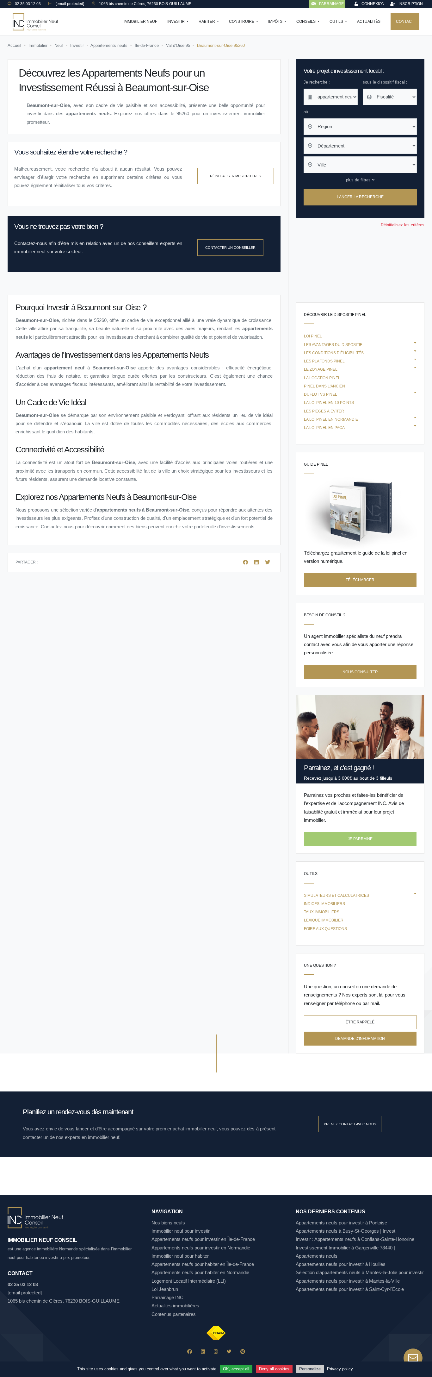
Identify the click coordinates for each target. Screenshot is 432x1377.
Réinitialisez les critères (402, 225)
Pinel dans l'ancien (324, 386)
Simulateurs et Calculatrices (336, 895)
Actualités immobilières (175, 1305)
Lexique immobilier (323, 920)
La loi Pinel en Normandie (331, 419)
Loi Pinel (313, 336)
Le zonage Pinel (320, 369)
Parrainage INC (167, 1297)
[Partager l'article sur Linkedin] (257, 562)
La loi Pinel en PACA (324, 427)
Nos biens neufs (168, 1222)
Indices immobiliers (324, 904)
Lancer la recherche (360, 197)
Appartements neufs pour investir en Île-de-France (203, 1239)
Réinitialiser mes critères (235, 176)
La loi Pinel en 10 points (329, 402)
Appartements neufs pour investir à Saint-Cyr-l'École (350, 1289)
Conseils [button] (306, 21)
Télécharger (360, 580)
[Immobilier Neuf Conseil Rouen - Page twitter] (229, 1351)
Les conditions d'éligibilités (334, 353)
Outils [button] (337, 21)
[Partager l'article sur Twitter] (267, 562)
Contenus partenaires (173, 1314)
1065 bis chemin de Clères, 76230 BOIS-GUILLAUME (64, 1301)
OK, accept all (236, 1369)
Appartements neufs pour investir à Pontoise (341, 1222)
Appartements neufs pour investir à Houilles (341, 1264)
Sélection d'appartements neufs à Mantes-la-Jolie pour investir (360, 1272)
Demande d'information (360, 1038)
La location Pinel (322, 378)
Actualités (368, 21)
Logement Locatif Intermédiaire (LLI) (188, 1281)
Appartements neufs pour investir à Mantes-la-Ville (348, 1281)
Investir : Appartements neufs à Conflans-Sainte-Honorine (355, 1239)
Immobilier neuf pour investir (180, 1231)
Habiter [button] (207, 21)
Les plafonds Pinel (324, 361)
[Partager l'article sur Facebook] (246, 562)
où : (307, 112)
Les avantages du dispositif (333, 345)
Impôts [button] (275, 21)
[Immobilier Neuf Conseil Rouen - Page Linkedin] (203, 1351)
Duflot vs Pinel (320, 394)
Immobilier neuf (140, 21)
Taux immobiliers (321, 912)
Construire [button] (242, 21)
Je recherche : (317, 82)
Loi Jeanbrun (164, 1289)
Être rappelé (360, 1022)
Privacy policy (340, 1369)
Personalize (310, 1369)
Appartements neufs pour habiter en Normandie (200, 1272)
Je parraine (360, 839)
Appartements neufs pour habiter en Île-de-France (202, 1264)
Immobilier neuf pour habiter (180, 1256)
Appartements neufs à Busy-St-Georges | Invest (345, 1231)
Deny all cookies (274, 1369)
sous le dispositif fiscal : (385, 82)
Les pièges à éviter (324, 411)
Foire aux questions (325, 929)
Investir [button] (176, 21)
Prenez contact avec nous (350, 1124)
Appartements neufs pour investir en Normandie (200, 1247)
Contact (405, 21)
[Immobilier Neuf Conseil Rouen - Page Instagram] (216, 1351)
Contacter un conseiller (230, 247)
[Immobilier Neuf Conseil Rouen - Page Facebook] (189, 1351)
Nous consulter (360, 672)
